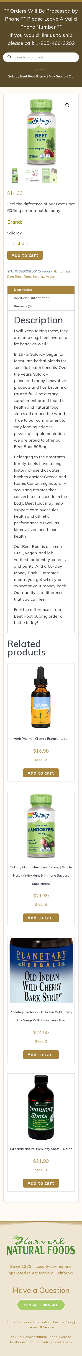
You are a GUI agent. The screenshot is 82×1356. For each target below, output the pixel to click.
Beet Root (14, 277)
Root (27, 277)
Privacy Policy (63, 1322)
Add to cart (25, 255)
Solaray (38, 277)
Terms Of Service (41, 1327)
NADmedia (65, 1342)
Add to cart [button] (41, 773)
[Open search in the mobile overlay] (41, 57)
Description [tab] (23, 290)
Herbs (58, 271)
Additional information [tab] (32, 298)
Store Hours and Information (29, 1322)
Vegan (51, 277)
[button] (67, 105)
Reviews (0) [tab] (23, 306)
